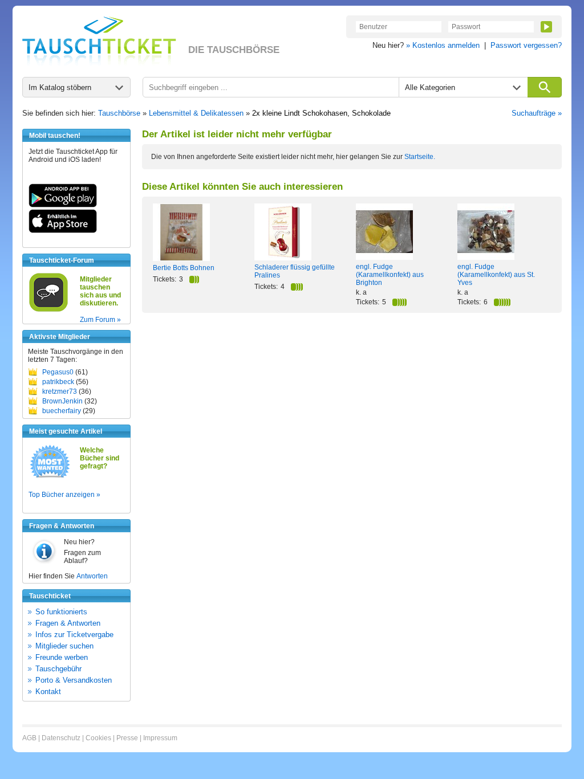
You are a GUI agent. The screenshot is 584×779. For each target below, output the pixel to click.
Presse (127, 738)
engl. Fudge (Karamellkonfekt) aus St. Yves (496, 275)
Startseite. (419, 157)
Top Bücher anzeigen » (64, 495)
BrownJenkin (62, 401)
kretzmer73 (59, 391)
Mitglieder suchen (64, 646)
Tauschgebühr (58, 668)
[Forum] (48, 310)
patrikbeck (58, 382)
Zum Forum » (100, 320)
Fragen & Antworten (67, 623)
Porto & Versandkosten (73, 680)
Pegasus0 (58, 372)
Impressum (160, 738)
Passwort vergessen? (526, 45)
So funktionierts (61, 611)
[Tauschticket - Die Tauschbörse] (99, 41)
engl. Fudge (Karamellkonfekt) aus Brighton (390, 275)
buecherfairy (61, 411)
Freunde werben (61, 657)
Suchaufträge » (537, 113)
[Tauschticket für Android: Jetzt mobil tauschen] (63, 205)
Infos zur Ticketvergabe (74, 634)
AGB (29, 738)
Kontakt (48, 691)
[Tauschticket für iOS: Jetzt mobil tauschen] (63, 231)
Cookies (98, 738)
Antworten (92, 576)
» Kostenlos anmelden (443, 45)
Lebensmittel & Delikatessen (196, 113)
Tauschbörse (119, 113)
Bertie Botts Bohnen (183, 268)
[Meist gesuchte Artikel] (50, 477)
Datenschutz (61, 738)
